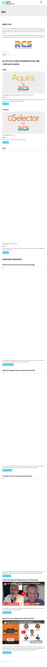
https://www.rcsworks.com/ (11, 54)
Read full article (6, 576)
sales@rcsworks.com (7, 53)
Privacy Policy (13, 661)
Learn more (5, 104)
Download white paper (8, 364)
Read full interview (7, 470)
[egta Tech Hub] (8, 2)
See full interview (7, 612)
